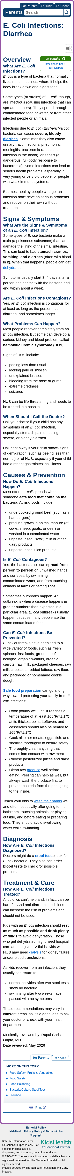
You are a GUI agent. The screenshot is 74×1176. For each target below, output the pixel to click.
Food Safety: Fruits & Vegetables (31, 1072)
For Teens (62, 6)
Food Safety (17, 1078)
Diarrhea (15, 1095)
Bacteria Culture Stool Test (27, 1089)
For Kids (46, 6)
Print (38, 1107)
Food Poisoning (19, 1084)
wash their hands (48, 801)
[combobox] (43, 12)
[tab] (60, 1057)
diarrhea (10, 139)
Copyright (36, 1135)
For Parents (29, 6)
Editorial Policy (36, 1127)
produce (33, 770)
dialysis (35, 952)
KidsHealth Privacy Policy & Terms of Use (35, 1131)
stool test (43, 856)
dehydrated (12, 268)
